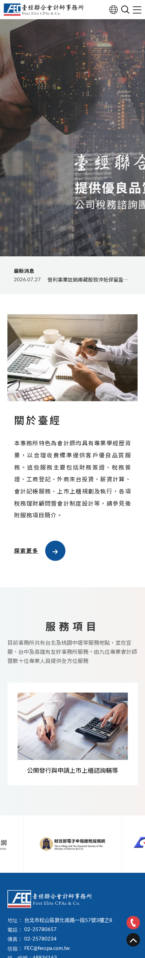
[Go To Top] (133, 940)
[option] (72, 136)
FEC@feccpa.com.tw (47, 948)
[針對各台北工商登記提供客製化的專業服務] (49, 899)
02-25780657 (40, 929)
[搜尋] (125, 9)
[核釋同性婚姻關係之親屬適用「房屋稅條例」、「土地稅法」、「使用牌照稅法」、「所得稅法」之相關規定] (72, 279)
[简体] (113, 9)
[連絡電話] (133, 922)
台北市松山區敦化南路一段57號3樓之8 (68, 920)
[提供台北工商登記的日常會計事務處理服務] (72, 136)
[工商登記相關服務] (73, 734)
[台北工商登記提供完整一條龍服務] (44, 9)
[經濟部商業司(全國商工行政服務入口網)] (72, 844)
